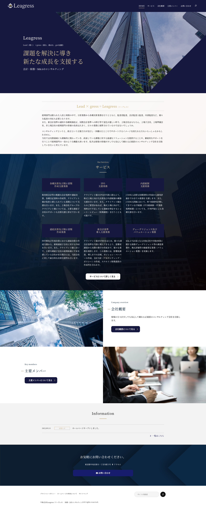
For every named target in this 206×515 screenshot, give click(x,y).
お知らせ (62, 428)
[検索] (163, 494)
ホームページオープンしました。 (86, 428)
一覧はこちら (158, 435)
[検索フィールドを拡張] (195, 5)
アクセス (117, 464)
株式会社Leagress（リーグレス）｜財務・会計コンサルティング (62, 502)
